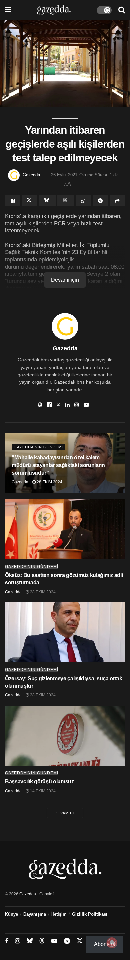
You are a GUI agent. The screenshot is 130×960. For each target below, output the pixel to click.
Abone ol (104, 944)
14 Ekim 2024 (42, 791)
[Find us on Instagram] (17, 941)
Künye (11, 914)
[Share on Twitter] (29, 200)
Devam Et (65, 813)
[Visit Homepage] (53, 10)
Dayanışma (34, 914)
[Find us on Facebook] (6, 941)
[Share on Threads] (65, 200)
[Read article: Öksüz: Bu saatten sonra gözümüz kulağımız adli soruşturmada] (65, 529)
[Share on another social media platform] (117, 200)
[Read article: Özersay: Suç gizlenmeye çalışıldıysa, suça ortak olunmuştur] (65, 632)
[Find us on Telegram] (67, 941)
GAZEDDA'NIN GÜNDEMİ (38, 447)
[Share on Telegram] (100, 200)
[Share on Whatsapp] (83, 200)
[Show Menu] (8, 10)
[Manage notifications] (112, 942)
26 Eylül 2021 (64, 174)
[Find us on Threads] (42, 941)
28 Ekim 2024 (49, 482)
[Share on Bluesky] (47, 200)
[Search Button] (121, 10)
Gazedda (31, 174)
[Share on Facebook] (12, 200)
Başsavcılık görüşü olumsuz (39, 781)
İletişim (59, 914)
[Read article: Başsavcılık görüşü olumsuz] (65, 736)
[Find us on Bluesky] (30, 941)
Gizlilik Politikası (89, 914)
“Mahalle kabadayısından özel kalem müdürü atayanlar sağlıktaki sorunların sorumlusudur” (58, 465)
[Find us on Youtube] (54, 941)
